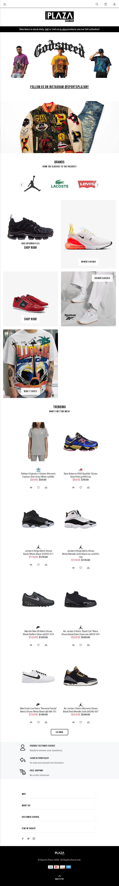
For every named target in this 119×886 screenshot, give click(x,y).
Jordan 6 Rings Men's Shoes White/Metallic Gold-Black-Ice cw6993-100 (80, 554)
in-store (64, 29)
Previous (22, 185)
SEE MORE (59, 732)
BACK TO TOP (59, 879)
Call (47, 29)
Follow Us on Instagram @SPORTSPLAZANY (59, 87)
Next (97, 185)
